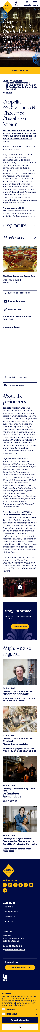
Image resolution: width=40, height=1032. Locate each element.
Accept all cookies (20, 1020)
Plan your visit (11, 911)
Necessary (12, 1009)
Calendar (8, 906)
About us (9, 921)
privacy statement (15, 1005)
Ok (20, 1027)
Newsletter (10, 916)
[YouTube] (20, 885)
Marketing (11, 1014)
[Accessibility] (5, 977)
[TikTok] (26, 885)
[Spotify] (31, 885)
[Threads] (15, 885)
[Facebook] (5, 885)
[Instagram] (10, 885)
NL (16, 5)
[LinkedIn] (5, 890)
